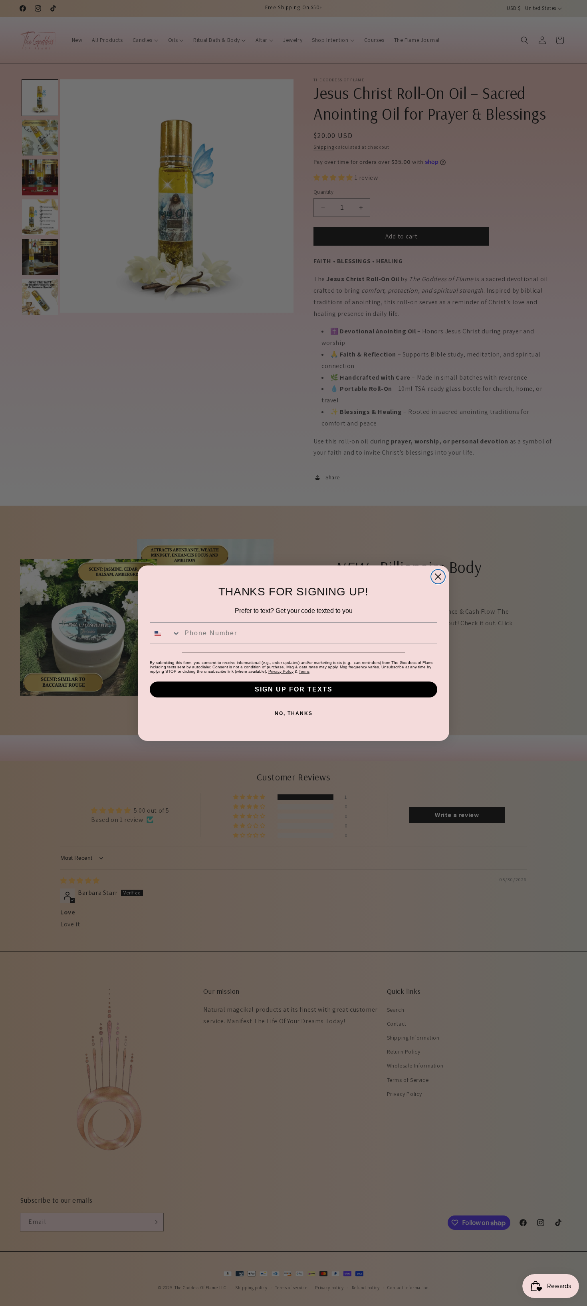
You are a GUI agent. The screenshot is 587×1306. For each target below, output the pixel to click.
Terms (304, 671)
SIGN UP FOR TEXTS (294, 689)
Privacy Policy (281, 671)
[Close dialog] (438, 576)
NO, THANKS (294, 713)
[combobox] (165, 633)
